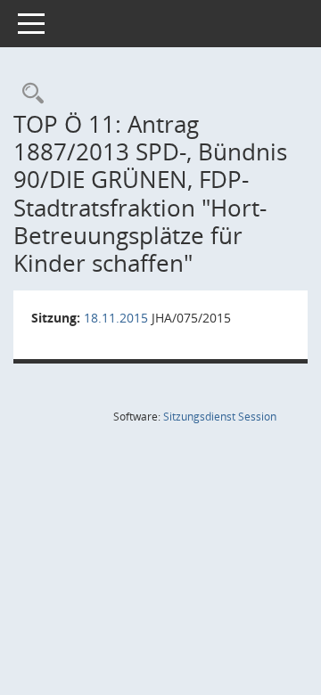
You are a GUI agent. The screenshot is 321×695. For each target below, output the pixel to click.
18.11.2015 (116, 317)
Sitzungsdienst (219, 416)
